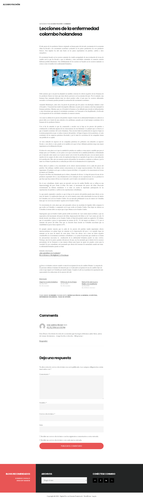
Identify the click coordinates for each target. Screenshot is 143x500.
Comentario (44, 374)
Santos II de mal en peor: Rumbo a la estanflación (90, 283)
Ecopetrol (93, 295)
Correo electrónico (47, 414)
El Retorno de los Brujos (69, 282)
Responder (43, 341)
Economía (52, 295)
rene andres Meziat (55, 325)
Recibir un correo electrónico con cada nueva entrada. (61, 440)
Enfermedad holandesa (48, 297)
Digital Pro (63, 496)
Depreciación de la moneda (78, 295)
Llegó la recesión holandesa (48, 282)
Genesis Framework (76, 496)
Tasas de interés (64, 297)
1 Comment (67, 24)
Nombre (43, 403)
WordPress (87, 496)
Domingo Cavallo (22, 478)
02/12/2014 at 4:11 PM (56, 327)
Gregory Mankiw (23, 481)
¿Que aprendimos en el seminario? (50, 253)
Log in (94, 496)
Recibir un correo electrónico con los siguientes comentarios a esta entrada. (70, 436)
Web (41, 425)
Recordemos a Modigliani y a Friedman (53, 255)
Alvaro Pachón (11, 4)
